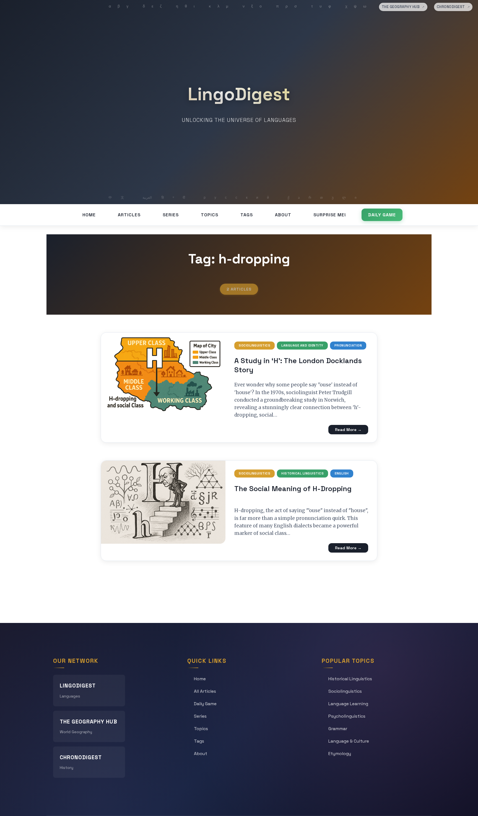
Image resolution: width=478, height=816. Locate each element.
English (342, 473)
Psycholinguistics (346, 716)
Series (171, 215)
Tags (246, 215)
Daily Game (382, 215)
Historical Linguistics (302, 473)
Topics (209, 215)
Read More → (348, 429)
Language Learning (348, 704)
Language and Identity (302, 345)
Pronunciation (348, 345)
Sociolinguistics (254, 345)
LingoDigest (239, 94)
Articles (129, 215)
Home (89, 215)
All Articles (205, 691)
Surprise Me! (329, 215)
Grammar (337, 729)
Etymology (339, 753)
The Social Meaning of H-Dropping (293, 488)
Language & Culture (348, 741)
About (283, 215)
